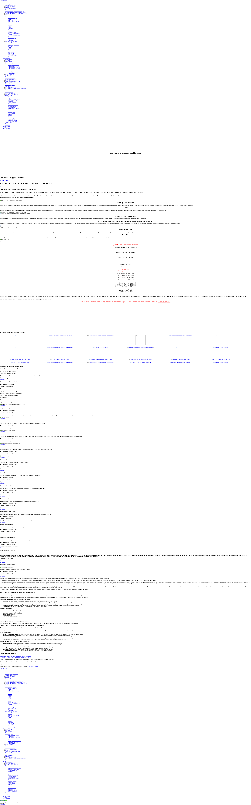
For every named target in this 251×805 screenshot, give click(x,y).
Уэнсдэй (10, 34)
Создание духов (11, 96)
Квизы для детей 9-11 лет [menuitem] (13, 736)
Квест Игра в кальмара (10, 93)
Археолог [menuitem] (10, 695)
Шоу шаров (7, 89)
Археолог (10, 25)
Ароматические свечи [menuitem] (13, 775)
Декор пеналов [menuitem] (11, 779)
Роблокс (10, 51)
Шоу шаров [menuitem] (7, 759)
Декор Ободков (11, 116)
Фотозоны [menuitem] (7, 795)
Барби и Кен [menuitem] (10, 690)
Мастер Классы (8, 95)
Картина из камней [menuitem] (12, 776)
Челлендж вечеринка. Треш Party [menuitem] (12, 751)
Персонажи (5, 15)
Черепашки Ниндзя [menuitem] (12, 725)
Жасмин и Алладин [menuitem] (12, 692)
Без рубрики (5, 180)
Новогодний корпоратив (10, 8)
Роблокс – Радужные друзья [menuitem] (14, 705)
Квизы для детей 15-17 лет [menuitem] (14, 738)
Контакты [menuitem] (5, 797)
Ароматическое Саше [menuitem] (12, 770)
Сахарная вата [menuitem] (8, 792)
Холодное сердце (11, 36)
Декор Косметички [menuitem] (12, 774)
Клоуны (9, 19)
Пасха (6, 14)
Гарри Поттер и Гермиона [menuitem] (13, 691)
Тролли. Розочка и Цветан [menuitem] (14, 703)
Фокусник (7, 86)
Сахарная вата (8, 122)
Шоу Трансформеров (10, 85)
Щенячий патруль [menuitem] (12, 708)
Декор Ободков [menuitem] (11, 786)
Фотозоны (7, 125)
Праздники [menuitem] (5, 672)
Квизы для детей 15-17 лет (14, 68)
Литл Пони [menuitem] (10, 698)
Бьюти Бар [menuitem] (7, 730)
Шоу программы (6, 58)
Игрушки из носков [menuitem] (12, 790)
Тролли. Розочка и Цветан (14, 33)
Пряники (10, 114)
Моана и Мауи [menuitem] (11, 699)
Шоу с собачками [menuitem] (9, 754)
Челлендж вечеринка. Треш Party (12, 81)
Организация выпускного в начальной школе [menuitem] (15, 682)
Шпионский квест (9, 92)
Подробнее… (3, 804)
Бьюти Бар (7, 60)
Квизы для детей (9, 63)
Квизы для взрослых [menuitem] (9, 744)
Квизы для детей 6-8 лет (13, 65)
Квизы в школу (11, 73)
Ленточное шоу (8, 61)
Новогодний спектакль (10, 9)
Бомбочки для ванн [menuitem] (12, 781)
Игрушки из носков (12, 120)
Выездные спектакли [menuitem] (10, 793)
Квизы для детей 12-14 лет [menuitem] (14, 737)
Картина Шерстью (12, 117)
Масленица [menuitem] (7, 677)
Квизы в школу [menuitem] (11, 743)
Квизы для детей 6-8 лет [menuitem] (13, 735)
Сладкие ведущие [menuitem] (12, 702)
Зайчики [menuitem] (10, 694)
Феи (9, 39)
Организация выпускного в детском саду (14, 11)
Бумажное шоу (8, 59)
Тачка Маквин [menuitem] (11, 723)
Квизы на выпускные (12, 69)
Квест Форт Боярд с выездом (11, 94)
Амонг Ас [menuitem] (10, 712)
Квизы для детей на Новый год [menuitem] (15, 741)
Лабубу (9, 27)
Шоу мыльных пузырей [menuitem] (10, 757)
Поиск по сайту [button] (6, 128)
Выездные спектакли (10, 123)
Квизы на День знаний (10, 6)
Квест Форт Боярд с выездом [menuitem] (11, 764)
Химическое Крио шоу (10, 82)
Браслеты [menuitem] (10, 785)
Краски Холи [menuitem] (8, 745)
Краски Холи (8, 75)
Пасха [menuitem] (6, 684)
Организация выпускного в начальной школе (15, 12)
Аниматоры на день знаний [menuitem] (11, 674)
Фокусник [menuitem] (7, 756)
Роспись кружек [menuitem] (11, 782)
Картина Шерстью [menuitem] (12, 788)
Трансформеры (11, 52)
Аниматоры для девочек (10, 16)
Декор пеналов (11, 109)
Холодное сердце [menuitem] (11, 707)
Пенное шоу (8, 76)
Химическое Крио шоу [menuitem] (10, 752)
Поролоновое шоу (9, 62)
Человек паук (11, 54)
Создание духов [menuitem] (11, 766)
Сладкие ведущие (12, 32)
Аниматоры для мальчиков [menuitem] (11, 711)
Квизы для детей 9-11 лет (13, 66)
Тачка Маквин (11, 53)
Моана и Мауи (11, 29)
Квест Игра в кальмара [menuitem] (10, 763)
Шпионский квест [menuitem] (9, 762)
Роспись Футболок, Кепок (13, 99)
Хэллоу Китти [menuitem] (11, 710)
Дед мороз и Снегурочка (10, 5)
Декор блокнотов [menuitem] (11, 777)
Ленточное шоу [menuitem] (8, 731)
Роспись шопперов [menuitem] (12, 772)
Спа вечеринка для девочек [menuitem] (11, 749)
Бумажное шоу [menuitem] (8, 729)
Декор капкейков (11, 113)
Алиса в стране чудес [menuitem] (12, 688)
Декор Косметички (12, 103)
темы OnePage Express (33, 666)
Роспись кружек (11, 112)
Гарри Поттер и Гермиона (13, 21)
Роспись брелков (11, 119)
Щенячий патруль (12, 38)
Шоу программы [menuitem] (6, 728)
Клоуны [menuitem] (9, 689)
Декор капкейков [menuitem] (11, 783)
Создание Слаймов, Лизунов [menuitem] (14, 768)
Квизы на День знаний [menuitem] (10, 676)
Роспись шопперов (12, 102)
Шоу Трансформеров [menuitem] (10, 755)
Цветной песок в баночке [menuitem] (13, 778)
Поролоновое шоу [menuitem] (9, 732)
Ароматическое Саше (12, 100)
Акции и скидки (6, 126)
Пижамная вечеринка (10, 78)
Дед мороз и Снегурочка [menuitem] (10, 675)
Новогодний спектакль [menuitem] (10, 679)
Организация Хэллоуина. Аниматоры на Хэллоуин (16, 13)
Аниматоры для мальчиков (11, 41)
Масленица (7, 7)
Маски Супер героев (12, 121)
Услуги (4, 90)
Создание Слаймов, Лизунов (14, 98)
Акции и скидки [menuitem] (6, 796)
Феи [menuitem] (9, 709)
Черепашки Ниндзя (12, 55)
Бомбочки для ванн (12, 110)
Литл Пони (10, 28)
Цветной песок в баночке (13, 108)
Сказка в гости (3, 0)
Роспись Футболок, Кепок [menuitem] (13, 769)
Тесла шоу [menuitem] (7, 750)
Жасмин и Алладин (12, 22)
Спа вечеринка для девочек (11, 79)
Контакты (5, 127)
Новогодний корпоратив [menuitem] (10, 678)
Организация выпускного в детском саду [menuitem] (14, 681)
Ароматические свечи (13, 105)
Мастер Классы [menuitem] (8, 765)
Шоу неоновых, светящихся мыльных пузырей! (15, 88)
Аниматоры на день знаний (11, 4)
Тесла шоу (7, 80)
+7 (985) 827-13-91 (241, 296)
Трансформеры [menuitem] (11, 722)
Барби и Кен (10, 20)
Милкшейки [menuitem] (10, 771)
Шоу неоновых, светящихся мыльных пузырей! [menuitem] (15, 758)
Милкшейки (10, 101)
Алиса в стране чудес (12, 18)
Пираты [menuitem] (9, 701)
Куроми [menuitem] (9, 696)
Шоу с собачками (9, 83)
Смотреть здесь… (164, 302)
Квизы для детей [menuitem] (9, 734)
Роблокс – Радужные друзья (14, 35)
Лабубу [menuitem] (9, 697)
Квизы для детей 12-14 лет (14, 67)
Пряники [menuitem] (10, 784)
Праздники (5, 2)
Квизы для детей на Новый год (15, 70)
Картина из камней (12, 106)
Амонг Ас (10, 42)
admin (1, 180)
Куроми (9, 26)
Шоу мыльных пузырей (10, 87)
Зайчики (10, 23)
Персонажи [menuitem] (5, 685)
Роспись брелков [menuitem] (11, 789)
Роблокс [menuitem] (10, 721)
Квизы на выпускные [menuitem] (12, 739)
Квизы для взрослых (9, 74)
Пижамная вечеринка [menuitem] (10, 748)
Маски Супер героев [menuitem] (12, 791)
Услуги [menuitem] (4, 761)
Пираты (9, 31)
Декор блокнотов (11, 107)
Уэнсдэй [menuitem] (10, 704)
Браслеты (10, 115)
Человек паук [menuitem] (11, 724)
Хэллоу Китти (11, 40)
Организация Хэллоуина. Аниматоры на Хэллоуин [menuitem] (16, 683)
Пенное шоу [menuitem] (8, 746)
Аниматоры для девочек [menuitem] (10, 687)
